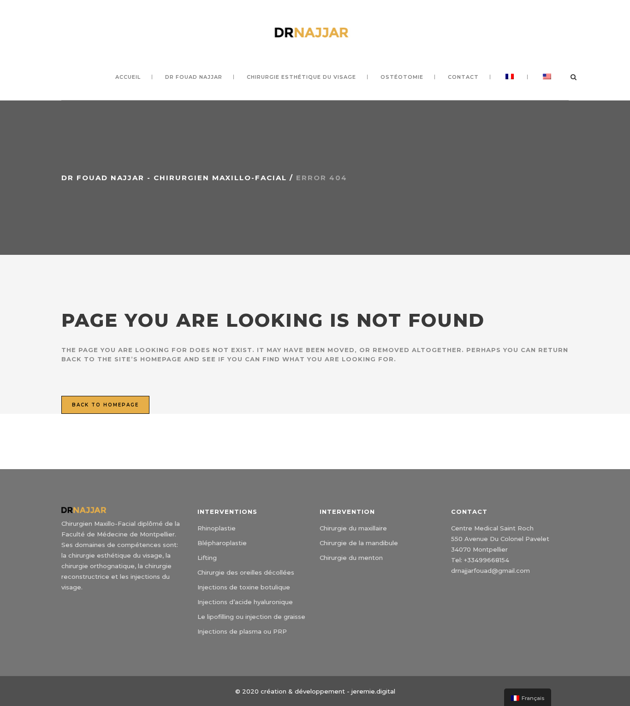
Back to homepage (105, 405)
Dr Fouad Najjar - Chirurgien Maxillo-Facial (174, 177)
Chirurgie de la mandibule (359, 543)
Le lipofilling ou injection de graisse (251, 616)
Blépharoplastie (222, 543)
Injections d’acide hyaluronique (245, 602)
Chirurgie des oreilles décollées (245, 572)
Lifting (207, 557)
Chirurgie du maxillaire (353, 528)
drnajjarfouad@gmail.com (490, 570)
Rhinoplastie (216, 528)
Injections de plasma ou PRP (242, 631)
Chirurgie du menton (351, 557)
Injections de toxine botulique (243, 587)
